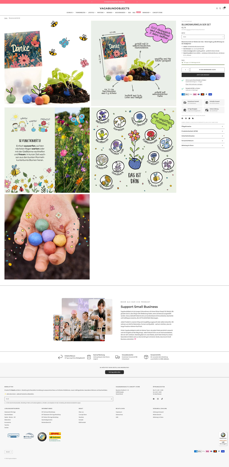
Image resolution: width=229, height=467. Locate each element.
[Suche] (220, 8)
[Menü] (226, 433)
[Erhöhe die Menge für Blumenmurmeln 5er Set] (188, 70)
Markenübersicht (46, 422)
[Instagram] (159, 399)
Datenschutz (119, 415)
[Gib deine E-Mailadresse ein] (111, 399)
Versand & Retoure (187, 141)
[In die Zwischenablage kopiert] (193, 118)
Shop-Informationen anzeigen (194, 84)
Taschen (6, 425)
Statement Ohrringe (9, 412)
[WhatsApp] (190, 118)
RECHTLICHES (120, 408)
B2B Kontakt (82, 422)
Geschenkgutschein (47, 420)
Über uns (81, 412)
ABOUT (81, 408)
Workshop (146, 13)
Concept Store (157, 13)
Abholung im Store (187, 145)
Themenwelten (80, 13)
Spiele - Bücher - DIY (10, 417)
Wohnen (109, 13)
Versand (188, 29)
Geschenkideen (120, 13)
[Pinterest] (186, 118)
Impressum (119, 412)
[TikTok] (163, 399)
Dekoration (7, 420)
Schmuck (70, 13)
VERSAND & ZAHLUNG (160, 408)
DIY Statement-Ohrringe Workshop (51, 415)
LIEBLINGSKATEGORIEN (12, 408)
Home (5, 18)
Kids (129, 13)
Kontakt (81, 420)
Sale (134, 13)
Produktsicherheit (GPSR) (190, 131)
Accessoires (7, 422)
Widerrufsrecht (157, 415)
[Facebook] (183, 118)
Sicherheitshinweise (188, 136)
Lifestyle (91, 13)
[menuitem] (70, 13)
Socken (6, 428)
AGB (117, 417)
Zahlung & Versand (158, 412)
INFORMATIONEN (47, 408)
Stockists (81, 417)
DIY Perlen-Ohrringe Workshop (50, 417)
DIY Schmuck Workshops (48, 412)
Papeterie (100, 13)
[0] (223, 8)
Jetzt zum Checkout (203, 75)
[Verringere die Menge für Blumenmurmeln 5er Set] (183, 70)
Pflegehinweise (186, 126)
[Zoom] (86, 24)
